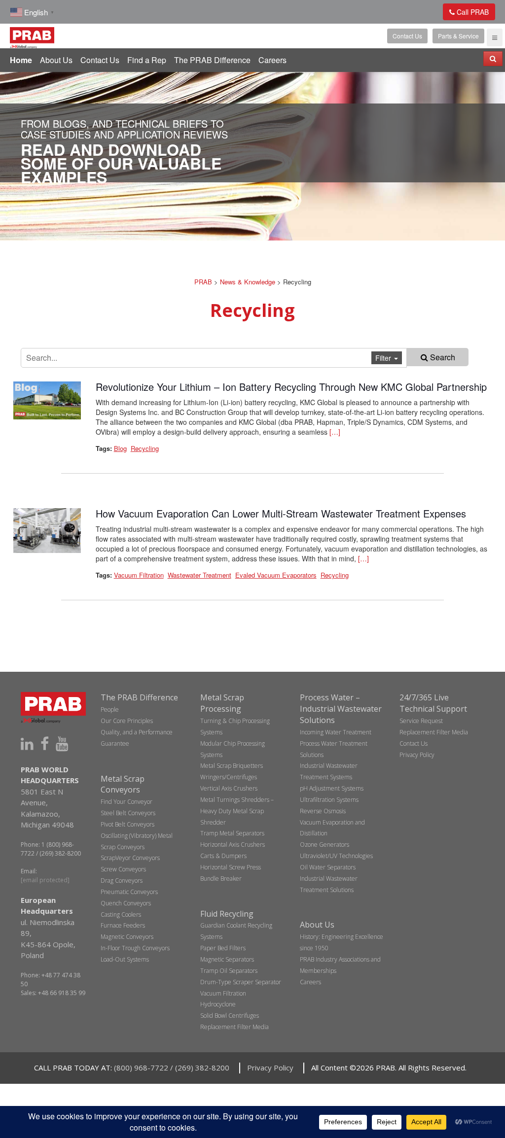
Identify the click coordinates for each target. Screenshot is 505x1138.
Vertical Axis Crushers (228, 788)
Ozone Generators (324, 844)
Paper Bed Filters (223, 948)
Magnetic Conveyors (127, 936)
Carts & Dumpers (223, 856)
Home (21, 60)
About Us (56, 60)
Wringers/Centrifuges (228, 777)
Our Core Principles (127, 721)
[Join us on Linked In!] (27, 743)
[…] (334, 432)
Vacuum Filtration (139, 575)
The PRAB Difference (212, 60)
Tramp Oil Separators (228, 970)
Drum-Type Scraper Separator (240, 982)
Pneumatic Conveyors (129, 892)
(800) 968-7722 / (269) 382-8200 (171, 1067)
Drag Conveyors (122, 880)
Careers (272, 60)
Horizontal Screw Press (230, 867)
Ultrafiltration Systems (329, 799)
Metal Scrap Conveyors (122, 784)
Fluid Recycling (226, 913)
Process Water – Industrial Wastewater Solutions (341, 708)
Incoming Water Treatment (335, 732)
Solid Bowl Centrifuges (229, 1015)
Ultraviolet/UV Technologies (336, 856)
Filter (384, 358)
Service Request (421, 721)
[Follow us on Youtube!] (62, 743)
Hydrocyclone (218, 1004)
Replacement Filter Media (234, 1027)
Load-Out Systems (125, 959)
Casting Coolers (121, 914)
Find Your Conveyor (126, 801)
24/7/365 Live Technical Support (433, 703)
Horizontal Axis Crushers (232, 844)
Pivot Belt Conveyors (127, 824)
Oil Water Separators (328, 867)
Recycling (145, 448)
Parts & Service (458, 36)
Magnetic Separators (227, 959)
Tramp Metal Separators (232, 833)
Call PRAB (472, 12)
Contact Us (407, 36)
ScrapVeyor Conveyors (130, 858)
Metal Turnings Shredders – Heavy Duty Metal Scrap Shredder (237, 811)
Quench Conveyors (126, 903)
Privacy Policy (416, 755)
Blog (120, 448)
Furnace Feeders (123, 925)
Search (441, 357)
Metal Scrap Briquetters (231, 765)
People (110, 709)
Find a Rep (146, 60)
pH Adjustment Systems (331, 788)
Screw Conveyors (123, 869)
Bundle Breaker (221, 878)
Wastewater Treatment (199, 575)
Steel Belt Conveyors (128, 813)
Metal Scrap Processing (222, 703)
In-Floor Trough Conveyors (135, 948)
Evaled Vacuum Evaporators (276, 575)
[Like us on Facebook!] (44, 743)
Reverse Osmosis (323, 811)
